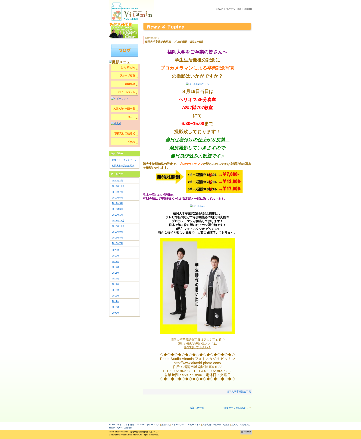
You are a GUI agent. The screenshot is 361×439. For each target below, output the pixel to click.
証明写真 (166, 424)
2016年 (115, 273)
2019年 (115, 255)
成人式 (234, 424)
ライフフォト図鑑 (125, 424)
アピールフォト (178, 424)
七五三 (226, 424)
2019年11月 (118, 186)
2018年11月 (118, 226)
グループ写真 (153, 424)
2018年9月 (117, 232)
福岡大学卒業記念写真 (123, 165)
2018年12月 (118, 220)
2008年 (115, 313)
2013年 (115, 290)
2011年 (115, 301)
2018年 (115, 261)
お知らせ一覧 (197, 407)
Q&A (119, 427)
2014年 (115, 284)
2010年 (115, 307)
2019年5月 (117, 203)
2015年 (115, 278)
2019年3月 (117, 209)
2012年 (115, 295)
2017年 (115, 267)
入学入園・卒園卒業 (211, 424)
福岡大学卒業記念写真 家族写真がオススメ (236, 408)
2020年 (115, 250)
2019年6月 (117, 197)
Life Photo (140, 424)
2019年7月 (117, 192)
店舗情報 (128, 427)
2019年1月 (117, 214)
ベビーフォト (194, 424)
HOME (112, 424)
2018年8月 (117, 237)
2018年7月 (117, 243)
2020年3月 (117, 180)
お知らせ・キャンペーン (124, 160)
